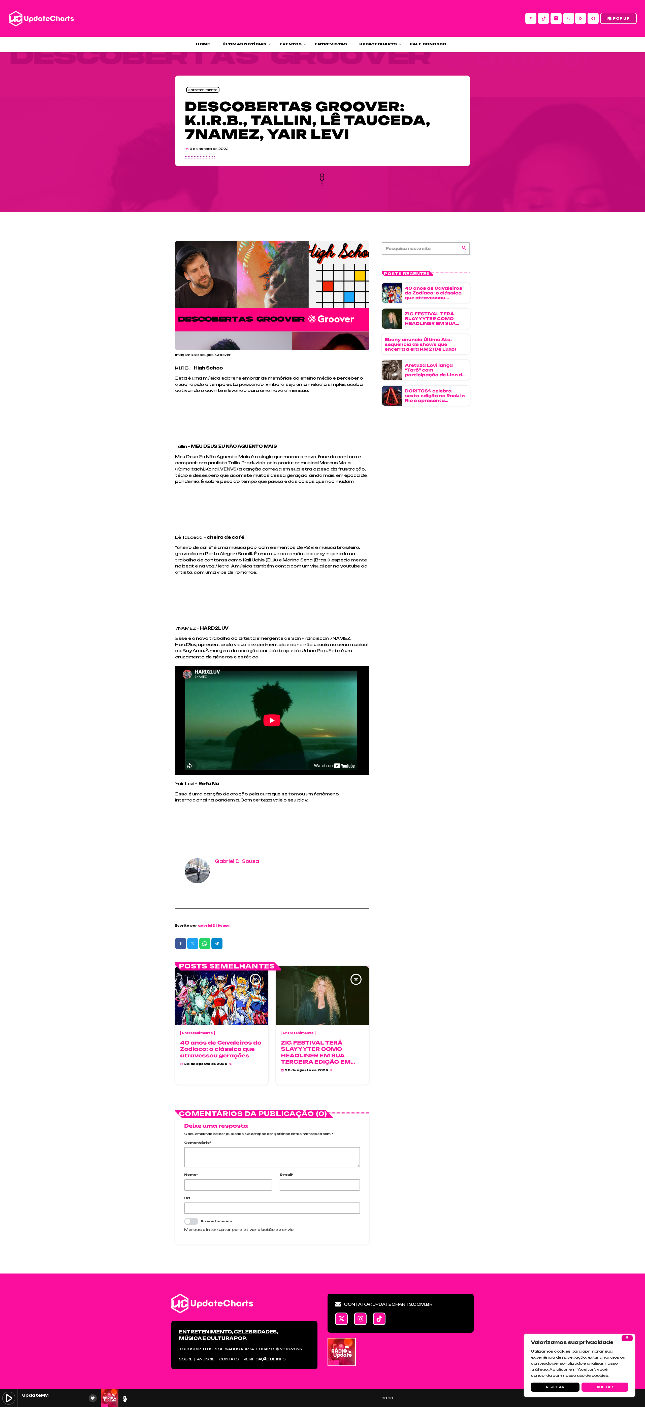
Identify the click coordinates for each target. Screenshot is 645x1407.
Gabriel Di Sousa (214, 925)
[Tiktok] (379, 1319)
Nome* (191, 1175)
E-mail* (287, 1175)
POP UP (618, 18)
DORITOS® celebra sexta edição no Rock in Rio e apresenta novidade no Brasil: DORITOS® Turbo (435, 400)
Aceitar (604, 1387)
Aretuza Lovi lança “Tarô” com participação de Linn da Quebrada (435, 372)
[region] (579, 1365)
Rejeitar (555, 1387)
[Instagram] (556, 18)
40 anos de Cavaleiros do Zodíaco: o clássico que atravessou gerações (220, 1049)
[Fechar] (627, 1338)
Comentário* (198, 1143)
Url (187, 1198)
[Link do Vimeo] (41, 18)
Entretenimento (202, 90)
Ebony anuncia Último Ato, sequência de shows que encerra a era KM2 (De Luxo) (420, 344)
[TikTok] (543, 18)
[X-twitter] (341, 1319)
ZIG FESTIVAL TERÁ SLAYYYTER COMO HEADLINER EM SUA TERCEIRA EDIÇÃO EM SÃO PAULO (316, 1055)
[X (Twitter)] (530, 18)
